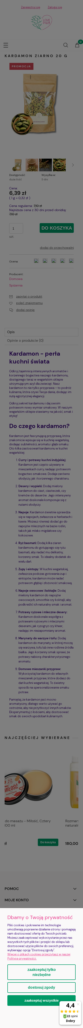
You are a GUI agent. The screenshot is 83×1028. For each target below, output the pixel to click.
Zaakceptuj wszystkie (41, 1000)
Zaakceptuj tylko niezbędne (41, 972)
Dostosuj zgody (41, 987)
